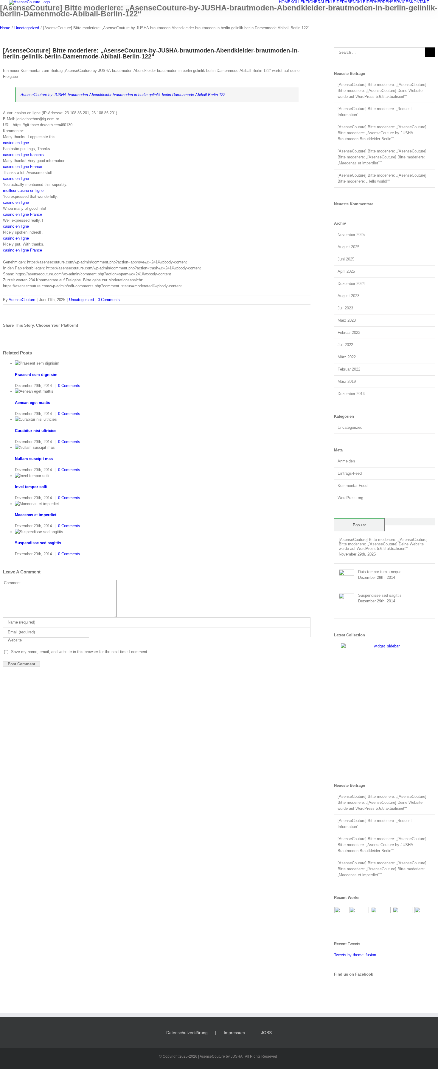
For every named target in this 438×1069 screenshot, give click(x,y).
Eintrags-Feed (350, 473)
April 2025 (346, 271)
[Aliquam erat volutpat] (402, 914)
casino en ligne (16, 143)
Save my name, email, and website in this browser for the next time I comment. (79, 652)
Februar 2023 (349, 332)
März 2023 (347, 320)
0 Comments (109, 299)
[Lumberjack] (381, 914)
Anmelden (346, 461)
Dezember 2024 (351, 283)
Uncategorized (81, 299)
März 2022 (347, 357)
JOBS (266, 1032)
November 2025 (351, 234)
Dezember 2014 (351, 393)
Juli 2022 (345, 345)
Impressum (234, 1032)
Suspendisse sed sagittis (38, 543)
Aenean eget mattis (32, 402)
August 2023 (348, 296)
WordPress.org (350, 498)
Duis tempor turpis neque (379, 572)
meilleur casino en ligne (23, 190)
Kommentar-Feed (352, 485)
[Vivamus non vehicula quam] (421, 917)
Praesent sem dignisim (36, 374)
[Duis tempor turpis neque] (346, 572)
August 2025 (348, 247)
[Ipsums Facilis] (341, 917)
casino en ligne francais (23, 154)
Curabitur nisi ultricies (35, 430)
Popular (359, 525)
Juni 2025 (346, 259)
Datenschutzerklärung (187, 1032)
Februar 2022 (349, 369)
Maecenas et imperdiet (35, 515)
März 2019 (347, 381)
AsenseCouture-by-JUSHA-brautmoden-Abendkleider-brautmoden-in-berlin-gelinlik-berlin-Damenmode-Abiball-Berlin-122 (123, 94)
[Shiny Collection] (359, 914)
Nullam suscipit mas (34, 458)
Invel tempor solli (31, 487)
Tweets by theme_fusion (355, 955)
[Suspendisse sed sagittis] (346, 596)
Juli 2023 (345, 308)
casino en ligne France (22, 166)
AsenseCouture (22, 299)
